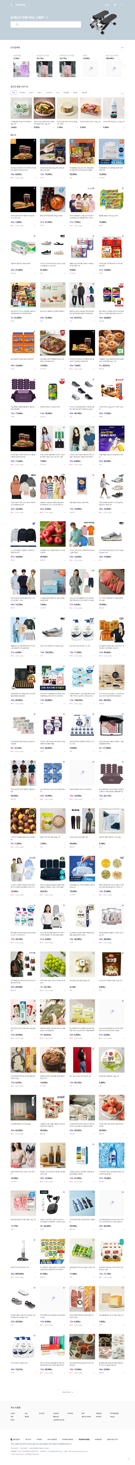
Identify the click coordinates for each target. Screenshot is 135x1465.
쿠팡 (13, 92)
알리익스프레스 (86, 1416)
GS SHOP (49, 92)
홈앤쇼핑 (56, 1416)
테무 (83, 1413)
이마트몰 (22, 92)
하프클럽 (66, 92)
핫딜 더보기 (67, 1392)
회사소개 (28, 1439)
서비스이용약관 (52, 1439)
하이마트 (70, 1413)
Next (124, 65)
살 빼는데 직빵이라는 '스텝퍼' (27, 17)
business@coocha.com (80, 1451)
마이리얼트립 (114, 1413)
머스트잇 (42, 1413)
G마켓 (31, 92)
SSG (57, 92)
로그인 (107, 5)
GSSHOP (56, 1413)
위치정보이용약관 (67, 1439)
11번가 (39, 92)
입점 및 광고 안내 (112, 1439)
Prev (10, 65)
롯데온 (75, 92)
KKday (112, 1416)
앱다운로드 (16, 1439)
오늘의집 (84, 92)
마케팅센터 (98, 1439)
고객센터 (39, 1439)
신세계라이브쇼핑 (58, 1420)
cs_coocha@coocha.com (54, 1451)
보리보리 (98, 1416)
